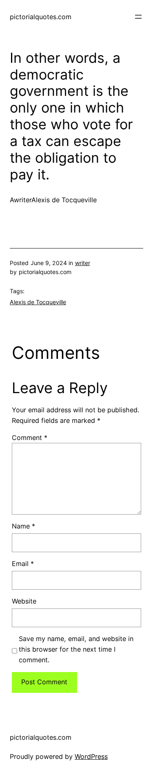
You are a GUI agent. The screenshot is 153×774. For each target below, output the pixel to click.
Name (23, 526)
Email (23, 563)
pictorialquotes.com (40, 17)
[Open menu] (138, 17)
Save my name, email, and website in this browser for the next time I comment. (76, 649)
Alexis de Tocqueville (38, 302)
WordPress (91, 756)
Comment (29, 437)
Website (24, 601)
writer (82, 262)
